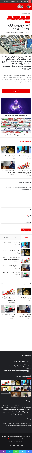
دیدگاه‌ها (6, 237)
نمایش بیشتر (16, 91)
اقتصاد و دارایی (16, 17)
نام (30, 209)
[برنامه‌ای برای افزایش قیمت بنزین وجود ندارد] (8, 165)
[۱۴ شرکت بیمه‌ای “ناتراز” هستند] (24, 149)
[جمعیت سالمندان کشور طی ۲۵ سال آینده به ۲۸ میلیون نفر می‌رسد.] (16, 394)
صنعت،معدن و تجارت (25, 19)
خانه (28, 13)
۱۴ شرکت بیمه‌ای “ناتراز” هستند (25, 156)
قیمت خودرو (16, 19)
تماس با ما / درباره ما (13, 442)
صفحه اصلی (21, 442)
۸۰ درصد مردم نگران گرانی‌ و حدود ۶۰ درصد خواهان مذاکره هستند (24, 172)
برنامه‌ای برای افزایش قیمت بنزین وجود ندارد (8, 171)
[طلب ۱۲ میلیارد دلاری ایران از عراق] (25, 275)
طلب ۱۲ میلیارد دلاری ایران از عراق (11, 272)
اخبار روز (24, 13)
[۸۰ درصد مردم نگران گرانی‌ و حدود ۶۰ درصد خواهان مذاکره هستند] (24, 165)
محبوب (26, 237)
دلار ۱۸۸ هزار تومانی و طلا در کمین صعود (9, 156)
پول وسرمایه (10, 19)
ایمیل (29, 216)
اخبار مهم (23, 17)
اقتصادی (10, 17)
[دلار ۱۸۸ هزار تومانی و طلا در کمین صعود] (8, 149)
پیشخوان (28, 21)
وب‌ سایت (28, 222)
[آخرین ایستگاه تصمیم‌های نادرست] (6, 394)
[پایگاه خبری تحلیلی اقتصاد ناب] (24, 6)
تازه (16, 237)
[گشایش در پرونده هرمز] (6, 388)
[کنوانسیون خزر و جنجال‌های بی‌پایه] (26, 394)
